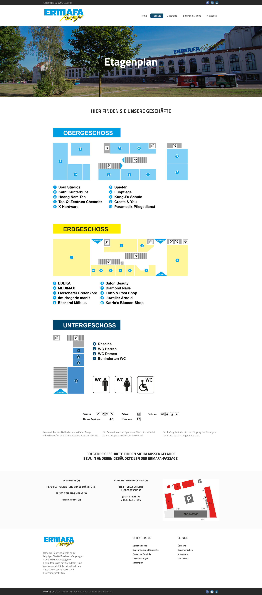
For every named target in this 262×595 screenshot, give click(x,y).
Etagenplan (138, 562)
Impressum (183, 554)
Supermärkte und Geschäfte (146, 549)
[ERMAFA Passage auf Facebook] (207, 2)
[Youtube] (216, 2)
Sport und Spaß (140, 545)
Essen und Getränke (142, 554)
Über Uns (182, 545)
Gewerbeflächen (185, 549)
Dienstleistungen (140, 558)
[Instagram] (212, 2)
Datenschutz (183, 558)
